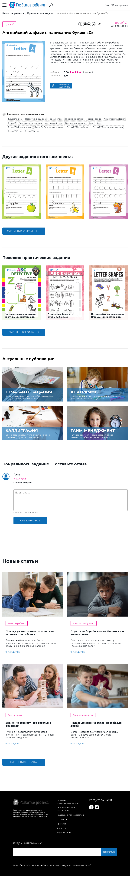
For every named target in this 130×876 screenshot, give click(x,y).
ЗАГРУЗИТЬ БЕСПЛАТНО (64, 86)
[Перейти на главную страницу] (27, 5)
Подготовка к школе (35, 119)
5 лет (91, 123)
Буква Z (9, 24)
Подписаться (108, 852)
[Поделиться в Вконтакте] (89, 24)
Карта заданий (64, 832)
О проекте (62, 819)
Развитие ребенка (17, 623)
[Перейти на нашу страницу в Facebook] (91, 807)
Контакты (61, 828)
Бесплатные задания (75, 123)
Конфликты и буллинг (83, 623)
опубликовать (30, 520)
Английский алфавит (114, 119)
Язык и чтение (94, 119)
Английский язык (53, 123)
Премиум (61, 824)
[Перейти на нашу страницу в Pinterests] (97, 807)
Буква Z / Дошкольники (20, 127)
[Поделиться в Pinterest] (85, 24)
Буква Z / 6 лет (32, 131)
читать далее (13, 652)
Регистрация (120, 5)
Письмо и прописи (74, 119)
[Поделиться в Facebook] (80, 24)
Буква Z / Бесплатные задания (108, 127)
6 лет (99, 123)
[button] (4, 191)
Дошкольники (15, 119)
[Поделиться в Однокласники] (93, 24)
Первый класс (55, 119)
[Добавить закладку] (99, 24)
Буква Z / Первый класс (78, 127)
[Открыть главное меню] (4, 5)
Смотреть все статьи (24, 762)
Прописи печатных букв (30, 123)
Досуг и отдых (15, 715)
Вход (107, 5)
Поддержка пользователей (70, 815)
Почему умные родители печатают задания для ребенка (30, 633)
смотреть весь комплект (24, 231)
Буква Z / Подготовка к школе (49, 127)
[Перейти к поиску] (51, 5)
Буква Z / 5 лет (15, 131)
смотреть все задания (24, 332)
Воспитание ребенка (83, 715)
